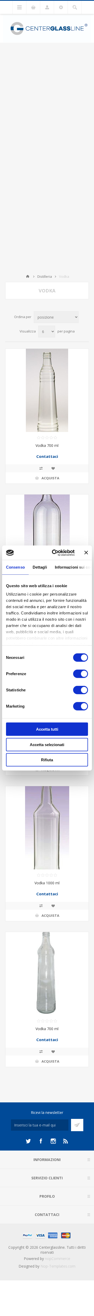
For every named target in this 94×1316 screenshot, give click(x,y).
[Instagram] (53, 1141)
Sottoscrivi (77, 1125)
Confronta (41, 468)
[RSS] (66, 1141)
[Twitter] (28, 1141)
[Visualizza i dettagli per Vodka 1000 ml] (47, 827)
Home (27, 276)
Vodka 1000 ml (47, 882)
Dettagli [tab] (40, 567)
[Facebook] (41, 1141)
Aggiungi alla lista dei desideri (53, 468)
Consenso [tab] (15, 567)
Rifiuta (47, 760)
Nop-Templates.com (57, 1266)
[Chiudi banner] (86, 552)
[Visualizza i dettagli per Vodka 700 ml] (47, 390)
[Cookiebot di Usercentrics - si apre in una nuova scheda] (55, 552)
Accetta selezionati (47, 744)
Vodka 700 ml (47, 445)
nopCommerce (57, 1258)
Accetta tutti (47, 729)
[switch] (80, 674)
